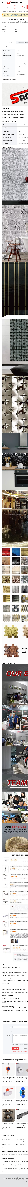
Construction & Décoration (11, 11)
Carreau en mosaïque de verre (10, 1168)
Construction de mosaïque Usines (11, 1161)
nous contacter (14, 15)
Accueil (3, 11)
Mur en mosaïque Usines (9, 1165)
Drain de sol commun (7, 1142)
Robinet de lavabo (20, 1139)
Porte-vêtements (6, 1144)
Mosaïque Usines (22, 1165)
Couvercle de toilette (20, 1142)
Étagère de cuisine (20, 1144)
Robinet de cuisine (6, 1139)
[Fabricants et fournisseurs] (14, 2)
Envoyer (16, 1048)
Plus (3, 1171)
